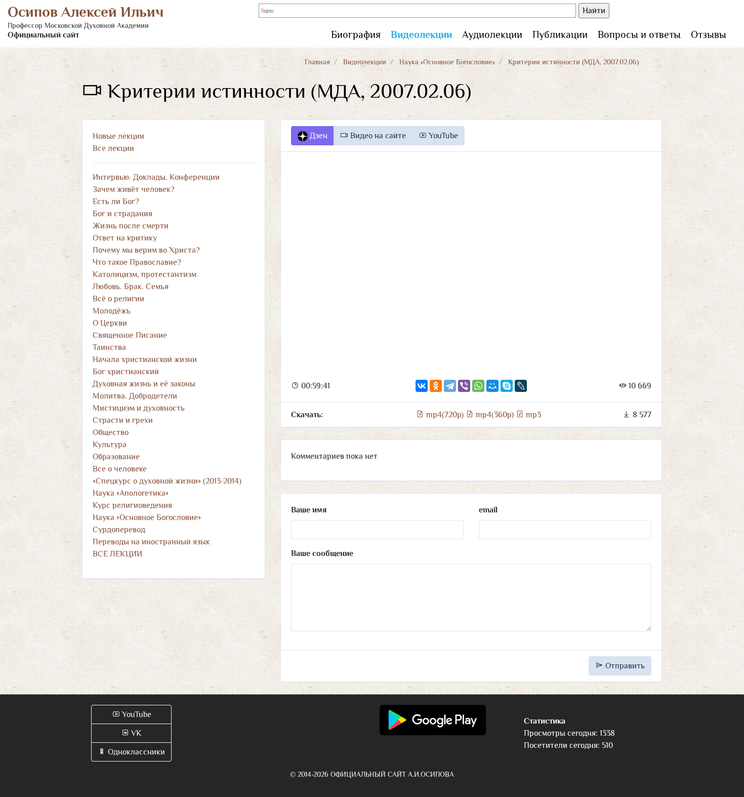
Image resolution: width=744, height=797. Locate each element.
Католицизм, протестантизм (144, 274)
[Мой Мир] (492, 386)
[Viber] (464, 386)
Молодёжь (112, 310)
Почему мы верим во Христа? (146, 250)
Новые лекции (118, 136)
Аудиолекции (492, 34)
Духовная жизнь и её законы (144, 383)
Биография (356, 34)
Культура (110, 444)
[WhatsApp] (478, 386)
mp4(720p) (445, 414)
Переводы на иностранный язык (151, 541)
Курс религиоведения (132, 505)
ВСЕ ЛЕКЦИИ (117, 554)
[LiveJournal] (521, 386)
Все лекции (113, 148)
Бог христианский (126, 371)
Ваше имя (308, 509)
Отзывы (708, 34)
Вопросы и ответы (639, 34)
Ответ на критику (125, 238)
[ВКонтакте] (422, 386)
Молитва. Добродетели (135, 396)
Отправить (624, 665)
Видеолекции (421, 34)
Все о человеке (120, 468)
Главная (317, 62)
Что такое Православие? (137, 262)
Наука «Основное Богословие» (447, 62)
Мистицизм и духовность (139, 408)
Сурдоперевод (119, 529)
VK (135, 733)
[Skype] (507, 386)
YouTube (442, 135)
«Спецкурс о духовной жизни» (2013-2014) (167, 481)
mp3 (532, 414)
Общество (111, 432)
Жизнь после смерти (131, 225)
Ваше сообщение (322, 553)
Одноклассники (135, 751)
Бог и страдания (122, 213)
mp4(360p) (495, 414)
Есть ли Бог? (116, 201)
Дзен (317, 135)
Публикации (560, 34)
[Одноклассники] (436, 386)
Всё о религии (118, 298)
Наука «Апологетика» (131, 493)
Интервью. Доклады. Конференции (156, 177)
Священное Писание (130, 335)
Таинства (109, 347)
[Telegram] (450, 386)
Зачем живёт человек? (134, 189)
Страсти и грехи (123, 420)
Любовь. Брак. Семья (131, 286)
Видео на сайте (377, 135)
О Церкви (110, 323)
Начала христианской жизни (145, 359)
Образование (116, 456)
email (488, 509)
